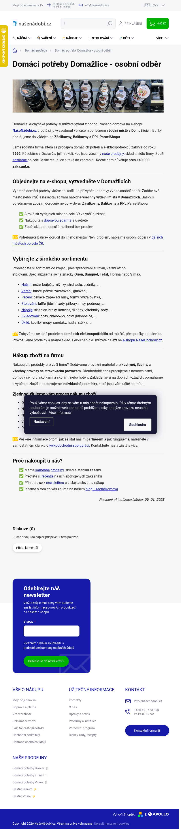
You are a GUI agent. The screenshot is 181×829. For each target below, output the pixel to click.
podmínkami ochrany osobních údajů (49, 648)
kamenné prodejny (49, 470)
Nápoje (26, 310)
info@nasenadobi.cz (148, 701)
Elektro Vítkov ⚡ (24, 796)
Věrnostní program (82, 728)
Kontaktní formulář (147, 730)
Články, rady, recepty (83, 735)
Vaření (26, 291)
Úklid (25, 322)
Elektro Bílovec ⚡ (25, 789)
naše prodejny (113, 154)
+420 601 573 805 (146, 712)
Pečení (26, 297)
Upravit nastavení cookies (111, 823)
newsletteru (55, 483)
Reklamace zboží (24, 721)
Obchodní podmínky (26, 735)
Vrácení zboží (22, 714)
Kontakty (75, 700)
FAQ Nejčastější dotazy (28, 728)
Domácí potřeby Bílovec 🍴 (31, 768)
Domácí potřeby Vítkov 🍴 (30, 782)
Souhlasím (137, 425)
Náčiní (26, 285)
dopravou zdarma (58, 220)
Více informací (60, 413)
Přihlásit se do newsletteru (46, 661)
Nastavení (41, 422)
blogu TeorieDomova (102, 489)
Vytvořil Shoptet (124, 814)
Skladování (30, 316)
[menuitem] (22, 38)
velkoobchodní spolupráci (69, 445)
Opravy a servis (79, 714)
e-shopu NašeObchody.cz (142, 340)
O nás (73, 707)
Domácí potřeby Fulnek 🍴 (30, 775)
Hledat (109, 23)
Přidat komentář (27, 548)
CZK (155, 5)
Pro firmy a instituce (82, 721)
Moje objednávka (24, 5)
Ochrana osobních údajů (29, 742)
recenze (47, 476)
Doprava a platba (24, 707)
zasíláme (20, 160)
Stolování (28, 304)
